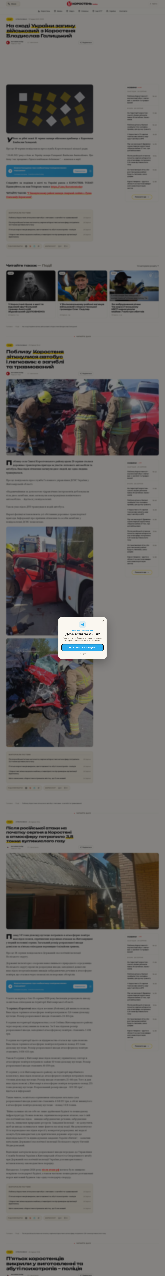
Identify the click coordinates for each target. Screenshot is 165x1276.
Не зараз (82, 654)
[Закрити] (103, 621)
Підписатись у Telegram (84, 647)
